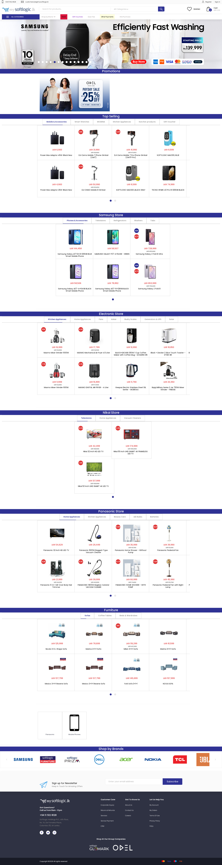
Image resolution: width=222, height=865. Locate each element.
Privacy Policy (155, 821)
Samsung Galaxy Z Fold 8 (149, 289)
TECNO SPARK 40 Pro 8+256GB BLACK (168, 190)
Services (104, 815)
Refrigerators (120, 220)
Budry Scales (130, 319)
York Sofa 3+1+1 (130, 684)
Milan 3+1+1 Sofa (131, 649)
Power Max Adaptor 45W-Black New (56, 155)
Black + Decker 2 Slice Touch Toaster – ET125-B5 (168, 354)
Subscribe (172, 781)
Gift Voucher (169, 121)
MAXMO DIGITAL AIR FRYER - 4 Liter (93, 387)
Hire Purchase (125, 17)
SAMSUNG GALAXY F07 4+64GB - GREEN (112, 254)
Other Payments (107, 17)
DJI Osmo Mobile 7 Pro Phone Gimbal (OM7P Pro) (130, 156)
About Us (128, 805)
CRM (102, 826)
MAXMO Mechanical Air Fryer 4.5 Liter (93, 353)
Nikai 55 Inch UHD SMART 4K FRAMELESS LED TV (131, 452)
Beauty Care (120, 517)
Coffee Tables (105, 615)
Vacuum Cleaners (132, 418)
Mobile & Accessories (57, 121)
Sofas (87, 615)
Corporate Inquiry (107, 805)
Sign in (217, 2)
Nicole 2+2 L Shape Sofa (56, 649)
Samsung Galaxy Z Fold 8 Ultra (149, 254)
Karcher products (147, 121)
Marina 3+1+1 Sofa (168, 649)
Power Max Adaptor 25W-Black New (56, 190)
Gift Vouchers (77, 17)
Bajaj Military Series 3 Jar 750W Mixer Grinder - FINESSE (168, 388)
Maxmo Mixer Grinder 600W (56, 387)
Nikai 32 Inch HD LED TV (93, 451)
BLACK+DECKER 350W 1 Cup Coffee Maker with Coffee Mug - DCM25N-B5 (130, 354)
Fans (101, 319)
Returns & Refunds (108, 810)
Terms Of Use (155, 815)
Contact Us (129, 810)
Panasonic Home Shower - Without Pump (130, 551)
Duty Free (91, 17)
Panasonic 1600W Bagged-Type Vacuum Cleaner (93, 551)
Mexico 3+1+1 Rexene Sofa (56, 684)
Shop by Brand (47, 17)
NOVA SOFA (168, 684)
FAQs (151, 826)
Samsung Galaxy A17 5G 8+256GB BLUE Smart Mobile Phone (75, 255)
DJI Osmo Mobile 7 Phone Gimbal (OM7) (93, 156)
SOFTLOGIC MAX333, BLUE (168, 155)
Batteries (154, 517)
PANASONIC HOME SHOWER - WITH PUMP (131, 586)
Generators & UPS (153, 319)
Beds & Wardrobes (128, 615)
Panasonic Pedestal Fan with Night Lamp (168, 586)
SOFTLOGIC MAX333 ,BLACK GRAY (130, 190)
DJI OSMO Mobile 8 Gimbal (93, 190)
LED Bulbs (138, 517)
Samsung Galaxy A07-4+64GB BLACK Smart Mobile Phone (74, 290)
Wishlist (196, 9)
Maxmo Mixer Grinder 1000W (56, 353)
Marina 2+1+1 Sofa (93, 649)
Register (208, 2)
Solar (171, 319)
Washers (138, 220)
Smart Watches (82, 121)
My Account (154, 805)
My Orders (153, 810)
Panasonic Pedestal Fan (168, 550)
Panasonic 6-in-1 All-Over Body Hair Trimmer (56, 586)
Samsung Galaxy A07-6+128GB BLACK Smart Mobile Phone (112, 290)
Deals (64, 17)
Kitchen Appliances (122, 121)
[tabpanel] (57, 160)
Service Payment (107, 821)
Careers (128, 815)
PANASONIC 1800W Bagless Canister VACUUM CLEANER (93, 586)
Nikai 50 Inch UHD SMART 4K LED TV (93, 486)
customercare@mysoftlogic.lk (36, 2)
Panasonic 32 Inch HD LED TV (56, 550)
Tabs (152, 220)
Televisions (100, 220)
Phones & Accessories (77, 220)
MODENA (101, 121)
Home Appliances (82, 319)
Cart (216, 8)
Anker (114, 319)
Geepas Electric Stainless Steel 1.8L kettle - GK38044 (130, 388)
